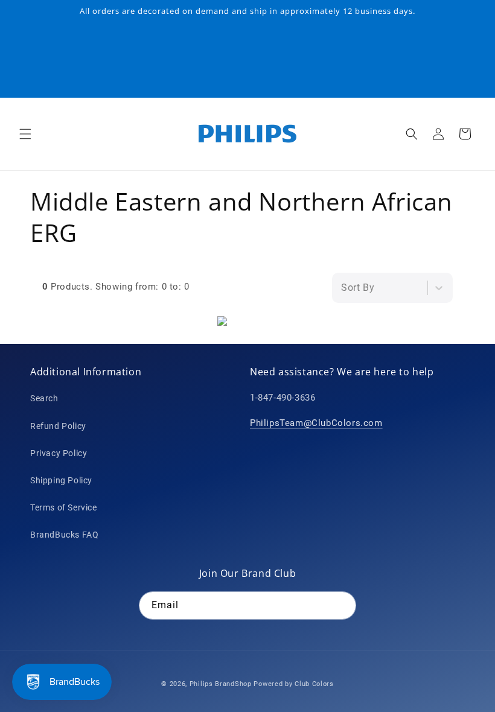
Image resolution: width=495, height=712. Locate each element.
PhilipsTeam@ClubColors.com (316, 423)
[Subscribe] (342, 605)
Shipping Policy (61, 480)
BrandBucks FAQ (64, 534)
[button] (25, 134)
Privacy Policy (58, 453)
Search (44, 398)
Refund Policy (58, 426)
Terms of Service (63, 507)
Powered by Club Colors (293, 684)
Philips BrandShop (221, 684)
